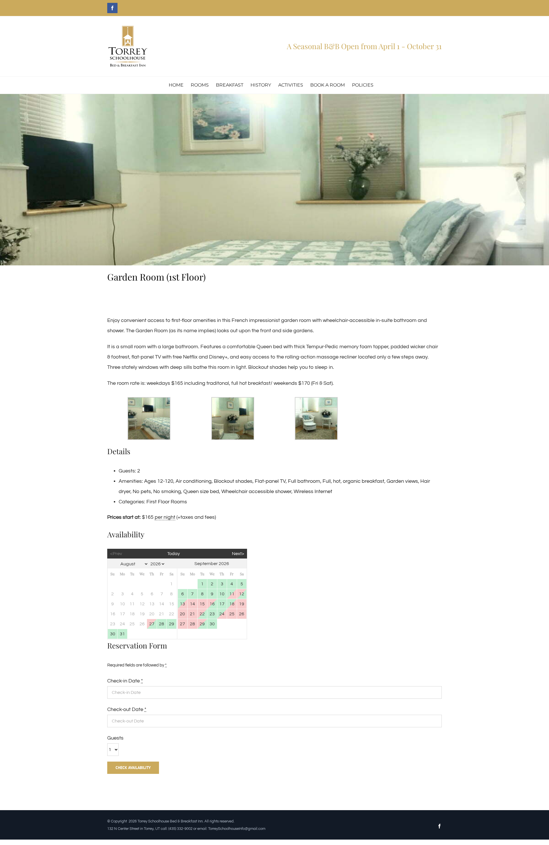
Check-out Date (126, 709)
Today (173, 553)
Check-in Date (125, 681)
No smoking (167, 491)
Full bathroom (304, 481)
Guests (115, 738)
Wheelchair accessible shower (256, 491)
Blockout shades (233, 481)
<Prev (116, 553)
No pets (142, 491)
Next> (238, 553)
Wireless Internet (313, 491)
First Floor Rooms (166, 501)
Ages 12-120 (158, 481)
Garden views (402, 481)
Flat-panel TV (270, 481)
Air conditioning (194, 481)
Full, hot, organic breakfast (353, 481)
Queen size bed (201, 491)
